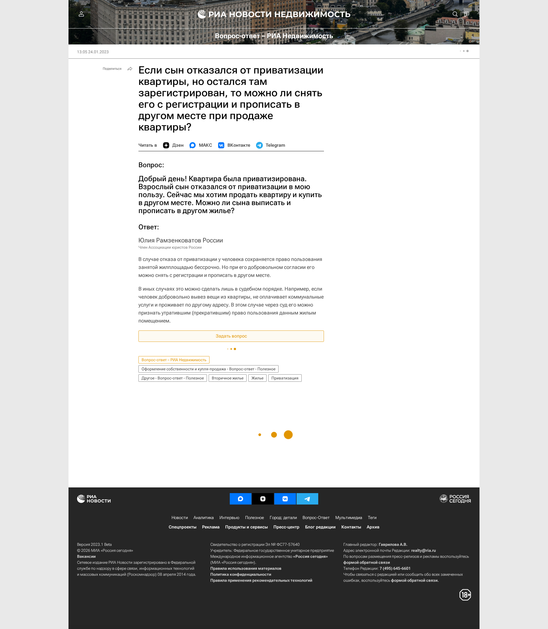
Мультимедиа (348, 517)
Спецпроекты (182, 527)
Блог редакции (320, 527)
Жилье (257, 378)
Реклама (210, 527)
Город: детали (283, 517)
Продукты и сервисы (246, 527)
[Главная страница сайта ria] (231, 14)
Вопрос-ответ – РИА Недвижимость (174, 360)
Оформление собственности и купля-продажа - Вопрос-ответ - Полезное (208, 369)
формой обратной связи (366, 562)
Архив (373, 527)
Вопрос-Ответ (316, 517)
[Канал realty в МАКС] (240, 499)
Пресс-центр (286, 527)
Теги (372, 517)
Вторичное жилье (227, 378)
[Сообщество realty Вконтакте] (285, 499)
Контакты (351, 527)
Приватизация (285, 378)
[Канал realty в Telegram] (307, 499)
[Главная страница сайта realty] (274, 14)
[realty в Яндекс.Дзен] (263, 499)
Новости (180, 517)
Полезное (254, 517)
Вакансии (86, 556)
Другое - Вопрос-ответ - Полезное (173, 378)
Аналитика (204, 517)
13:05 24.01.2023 (93, 52)
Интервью (229, 517)
